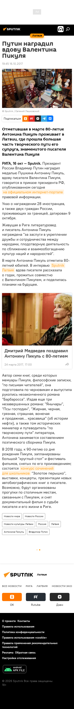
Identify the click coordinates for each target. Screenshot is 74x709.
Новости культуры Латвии (18, 524)
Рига (29, 586)
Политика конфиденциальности (23, 632)
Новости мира (12, 516)
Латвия (55, 524)
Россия (42, 524)
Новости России (34, 516)
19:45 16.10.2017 (12, 64)
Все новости (12, 586)
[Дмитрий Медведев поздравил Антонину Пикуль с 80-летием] (37, 319)
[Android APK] (15, 669)
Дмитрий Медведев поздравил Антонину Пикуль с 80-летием (36, 353)
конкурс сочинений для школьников (28, 470)
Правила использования (18, 626)
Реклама (7, 652)
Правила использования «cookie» (24, 637)
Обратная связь (25, 652)
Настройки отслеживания (19, 658)
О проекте (9, 621)
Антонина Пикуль (14, 531)
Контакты (23, 621)
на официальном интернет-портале (33, 192)
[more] (67, 364)
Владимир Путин (38, 531)
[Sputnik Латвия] (12, 31)
